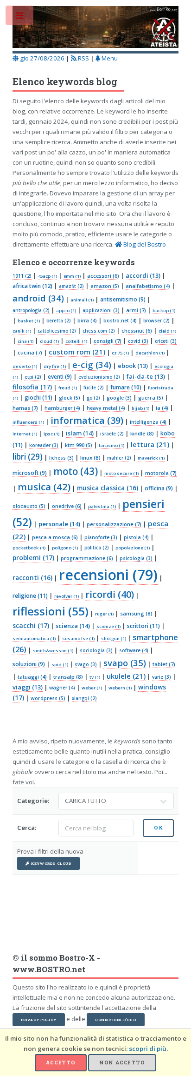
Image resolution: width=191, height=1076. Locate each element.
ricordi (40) (109, 594)
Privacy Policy (39, 1019)
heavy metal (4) (106, 408)
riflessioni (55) (51, 611)
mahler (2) (119, 457)
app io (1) (66, 310)
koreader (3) (43, 445)
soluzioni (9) (29, 664)
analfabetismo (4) (148, 286)
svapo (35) (124, 662)
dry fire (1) (55, 366)
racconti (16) (32, 577)
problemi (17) (33, 557)
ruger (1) (104, 614)
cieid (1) (167, 331)
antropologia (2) (31, 310)
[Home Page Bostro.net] (96, 28)
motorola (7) (161, 472)
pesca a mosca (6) (55, 537)
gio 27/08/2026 (41, 58)
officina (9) (159, 488)
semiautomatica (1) (34, 638)
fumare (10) (125, 387)
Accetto (61, 1062)
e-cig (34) (91, 364)
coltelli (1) (76, 341)
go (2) (93, 397)
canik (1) (22, 331)
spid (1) (59, 665)
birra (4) (87, 320)
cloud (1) (49, 341)
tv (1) (94, 677)
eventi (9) (60, 376)
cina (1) (25, 341)
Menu (109, 58)
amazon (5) (104, 286)
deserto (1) (25, 366)
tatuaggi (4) (32, 677)
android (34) (38, 298)
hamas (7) (25, 407)
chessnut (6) (136, 330)
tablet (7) (164, 664)
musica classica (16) (107, 487)
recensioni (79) (108, 574)
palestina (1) (102, 506)
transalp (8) (68, 676)
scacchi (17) (31, 625)
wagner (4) (62, 687)
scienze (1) (108, 626)
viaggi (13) (28, 687)
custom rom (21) (77, 351)
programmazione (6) (87, 558)
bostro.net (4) (120, 320)
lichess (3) (61, 457)
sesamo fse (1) (78, 638)
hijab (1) (140, 408)
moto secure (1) (121, 473)
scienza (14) (73, 626)
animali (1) (82, 300)
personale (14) (59, 524)
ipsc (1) (51, 434)
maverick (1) (151, 458)
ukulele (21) (126, 676)
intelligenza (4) (148, 422)
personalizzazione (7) (114, 524)
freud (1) (67, 388)
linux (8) (90, 457)
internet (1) (25, 434)
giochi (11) (38, 397)
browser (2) (156, 320)
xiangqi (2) (84, 698)
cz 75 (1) (120, 353)
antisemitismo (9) (123, 299)
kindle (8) (142, 433)
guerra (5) (150, 397)
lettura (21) (150, 444)
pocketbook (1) (29, 548)
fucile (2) (93, 387)
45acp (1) (47, 276)
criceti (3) (166, 341)
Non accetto (122, 1062)
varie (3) (161, 677)
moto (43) (75, 471)
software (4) (133, 650)
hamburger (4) (62, 408)
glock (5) (69, 397)
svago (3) (86, 664)
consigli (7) (107, 340)
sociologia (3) (96, 650)
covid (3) (138, 341)
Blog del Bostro (144, 244)
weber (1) (92, 688)
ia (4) (162, 408)
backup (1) (164, 310)
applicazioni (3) (101, 310)
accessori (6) (103, 275)
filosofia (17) (32, 386)
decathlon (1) (150, 353)
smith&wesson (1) (53, 651)
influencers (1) (28, 422)
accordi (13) (143, 275)
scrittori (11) (143, 626)
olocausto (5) (29, 506)
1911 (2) (22, 276)
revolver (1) (66, 596)
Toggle (20, 17)
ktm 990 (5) (78, 445)
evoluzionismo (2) (99, 377)
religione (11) (30, 596)
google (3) (119, 397)
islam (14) (80, 433)
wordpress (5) (48, 698)
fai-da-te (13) (146, 376)
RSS (82, 58)
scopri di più (147, 1048)
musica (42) (44, 486)
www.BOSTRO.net (49, 969)
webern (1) (120, 688)
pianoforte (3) (100, 537)
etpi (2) (33, 377)
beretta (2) (58, 320)
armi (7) (136, 310)
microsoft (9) (30, 472)
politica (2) (96, 547)
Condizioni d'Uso (115, 1019)
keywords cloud (51, 863)
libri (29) (28, 456)
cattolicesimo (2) (57, 330)
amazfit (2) (71, 286)
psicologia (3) (136, 558)
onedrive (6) (67, 505)
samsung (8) (136, 613)
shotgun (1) (113, 638)
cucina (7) (30, 352)
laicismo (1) (111, 445)
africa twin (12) (32, 286)
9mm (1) (72, 276)
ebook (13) (133, 365)
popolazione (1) (132, 548)
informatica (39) (87, 420)
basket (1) (29, 321)
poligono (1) (65, 548)
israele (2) (112, 433)
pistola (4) (136, 537)
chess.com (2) (99, 330)
